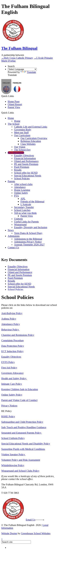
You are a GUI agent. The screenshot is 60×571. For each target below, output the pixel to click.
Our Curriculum (22, 135)
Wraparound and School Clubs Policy (20, 470)
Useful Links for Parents (26, 221)
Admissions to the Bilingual (28, 239)
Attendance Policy (10, 324)
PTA (16, 195)
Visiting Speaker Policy (13, 454)
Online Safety (21, 193)
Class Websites (28, 144)
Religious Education (30, 141)
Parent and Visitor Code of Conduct (19, 400)
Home (11, 118)
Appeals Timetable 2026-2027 (29, 244)
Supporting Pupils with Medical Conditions (23, 449)
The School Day (22, 149)
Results (17, 170)
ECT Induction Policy (12, 351)
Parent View (14, 107)
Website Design (9, 533)
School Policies (22, 178)
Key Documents (16, 152)
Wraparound (20, 224)
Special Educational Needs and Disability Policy (25, 443)
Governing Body (22, 129)
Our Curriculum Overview (33, 138)
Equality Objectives (24, 155)
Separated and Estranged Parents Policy (21, 432)
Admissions (14, 236)
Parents (11, 181)
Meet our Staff (21, 132)
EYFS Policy (8, 362)
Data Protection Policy (12, 346)
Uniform (18, 218)
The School (13, 124)
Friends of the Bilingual (32, 201)
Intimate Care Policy (11, 384)
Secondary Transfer (24, 207)
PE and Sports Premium (26, 164)
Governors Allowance (12, 373)
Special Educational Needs (27, 175)
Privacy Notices (9, 405)
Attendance (20, 187)
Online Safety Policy (11, 394)
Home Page (14, 101)
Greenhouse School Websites (35, 533)
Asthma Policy (8, 318)
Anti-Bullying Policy (11, 313)
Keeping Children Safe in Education (19, 389)
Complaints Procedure (12, 340)
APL (22, 198)
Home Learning (22, 190)
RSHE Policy (8, 416)
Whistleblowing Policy (12, 465)
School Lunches (22, 210)
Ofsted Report (15, 104)
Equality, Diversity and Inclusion (30, 227)
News (11, 230)
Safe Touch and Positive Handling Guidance (23, 427)
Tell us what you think (25, 213)
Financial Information (25, 158)
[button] (17, 93)
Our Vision (19, 147)
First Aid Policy (9, 367)
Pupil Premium (21, 167)
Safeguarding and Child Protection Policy (22, 422)
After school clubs (23, 184)
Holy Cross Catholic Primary (17, 58)
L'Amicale (25, 204)
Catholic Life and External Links (30, 126)
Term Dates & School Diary (28, 233)
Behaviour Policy (10, 329)
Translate (31, 72)
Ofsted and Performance (26, 161)
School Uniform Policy (13, 438)
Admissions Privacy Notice (28, 241)
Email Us (30, 519)
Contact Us (13, 247)
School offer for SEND (26, 172)
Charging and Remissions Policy (17, 335)
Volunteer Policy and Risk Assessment (20, 460)
